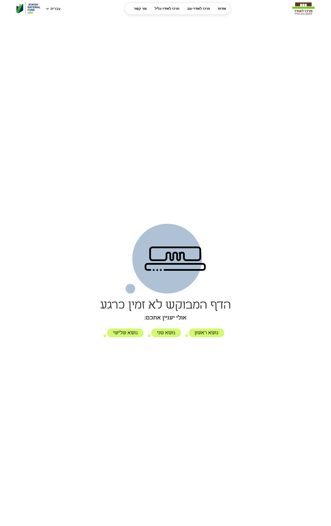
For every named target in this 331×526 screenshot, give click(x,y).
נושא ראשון (206, 332)
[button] (54, 9)
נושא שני (166, 332)
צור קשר (140, 8)
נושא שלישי (125, 332)
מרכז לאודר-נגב (198, 8)
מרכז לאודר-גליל (167, 8)
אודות (222, 8)
